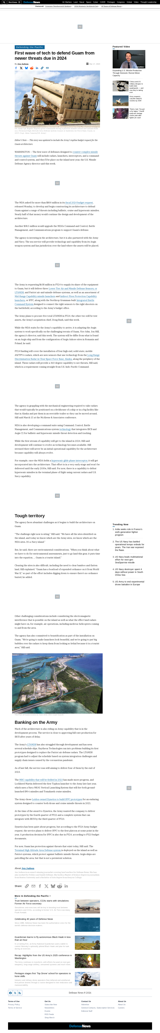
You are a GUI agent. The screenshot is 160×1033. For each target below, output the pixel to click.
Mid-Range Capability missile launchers (35, 296)
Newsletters (49, 1008)
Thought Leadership (148, 2)
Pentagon (111, 2)
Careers (121, 1008)
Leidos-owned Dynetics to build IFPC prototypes (57, 799)
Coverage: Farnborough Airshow (58, 6)
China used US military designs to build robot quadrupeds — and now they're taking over (136, 87)
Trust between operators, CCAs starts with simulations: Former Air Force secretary (42, 902)
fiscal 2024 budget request (79, 202)
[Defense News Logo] (31, 2)
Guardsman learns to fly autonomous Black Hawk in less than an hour (43, 938)
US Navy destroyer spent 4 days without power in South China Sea (129, 572)
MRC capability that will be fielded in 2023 (41, 779)
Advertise (85, 1004)
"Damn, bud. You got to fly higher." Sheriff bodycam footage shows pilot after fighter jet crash (137, 113)
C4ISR (102, 2)
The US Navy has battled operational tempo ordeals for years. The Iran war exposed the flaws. (129, 545)
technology (65, 429)
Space (88, 2)
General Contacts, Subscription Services (98, 1008)
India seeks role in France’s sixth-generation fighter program (128, 532)
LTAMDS (31, 744)
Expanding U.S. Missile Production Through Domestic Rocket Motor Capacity (127, 73)
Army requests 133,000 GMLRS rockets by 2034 (136, 99)
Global (129, 2)
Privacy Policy (14, 1004)
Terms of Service (15, 1008)
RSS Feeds (49, 1014)
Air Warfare (67, 2)
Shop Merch (49, 1017)
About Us (121, 1004)
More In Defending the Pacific (32, 896)
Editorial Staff (86, 1011)
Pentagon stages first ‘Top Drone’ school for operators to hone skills (43, 974)
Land (75, 2)
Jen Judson (23, 64)
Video (136, 2)
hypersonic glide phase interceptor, (69, 460)
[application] (129, 59)
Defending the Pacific (29, 47)
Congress (121, 2)
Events (47, 1011)
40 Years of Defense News (111, 6)
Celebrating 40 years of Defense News (34, 919)
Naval (81, 2)
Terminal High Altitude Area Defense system (38, 850)
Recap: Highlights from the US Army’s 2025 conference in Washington (43, 956)
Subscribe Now (51, 1004)
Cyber (95, 2)
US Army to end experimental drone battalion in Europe (129, 583)
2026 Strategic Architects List (86, 6)
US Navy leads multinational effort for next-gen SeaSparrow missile (129, 560)
